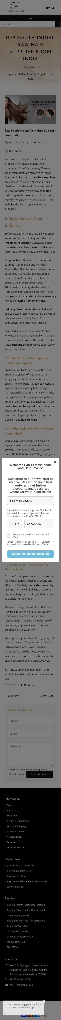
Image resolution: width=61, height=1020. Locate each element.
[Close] (55, 462)
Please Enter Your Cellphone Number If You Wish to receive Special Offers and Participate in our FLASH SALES (29, 513)
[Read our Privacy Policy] (53, 542)
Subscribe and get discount (30, 553)
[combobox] (14, 524)
